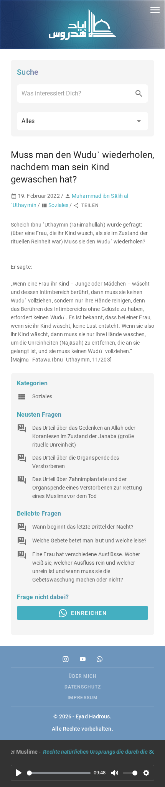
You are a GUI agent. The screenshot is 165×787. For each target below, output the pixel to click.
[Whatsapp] (99, 659)
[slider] (59, 773)
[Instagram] (65, 659)
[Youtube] (82, 659)
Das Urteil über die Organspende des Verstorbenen (75, 462)
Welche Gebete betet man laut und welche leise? (89, 540)
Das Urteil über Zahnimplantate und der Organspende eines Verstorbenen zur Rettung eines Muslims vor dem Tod (87, 487)
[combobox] (82, 93)
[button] (82, 121)
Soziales (58, 205)
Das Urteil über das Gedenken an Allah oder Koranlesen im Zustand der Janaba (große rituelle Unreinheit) (83, 436)
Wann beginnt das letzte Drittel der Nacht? (83, 527)
